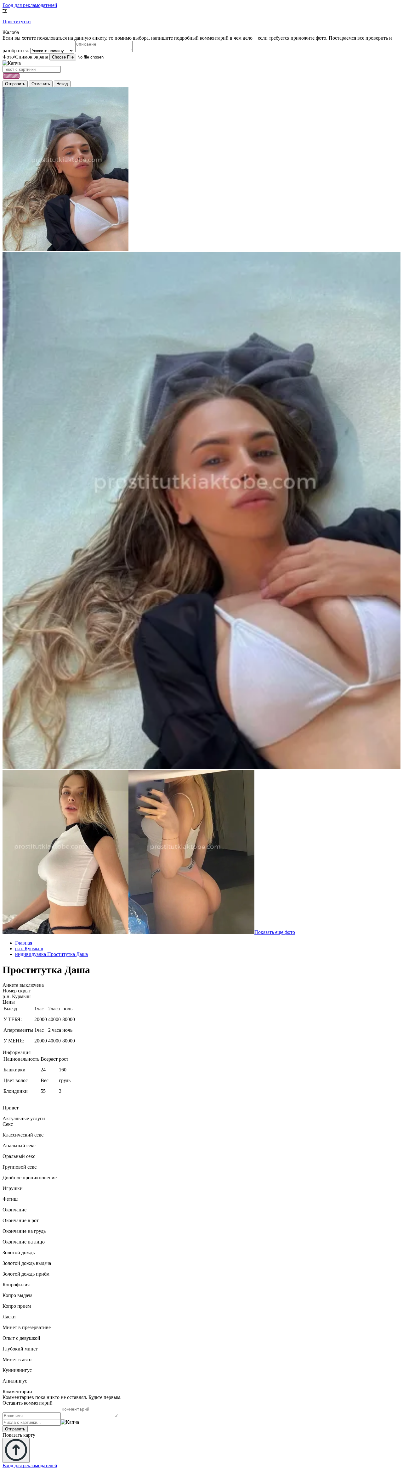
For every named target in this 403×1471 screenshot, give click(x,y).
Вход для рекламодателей (30, 5)
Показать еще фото (274, 932)
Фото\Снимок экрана (25, 56)
